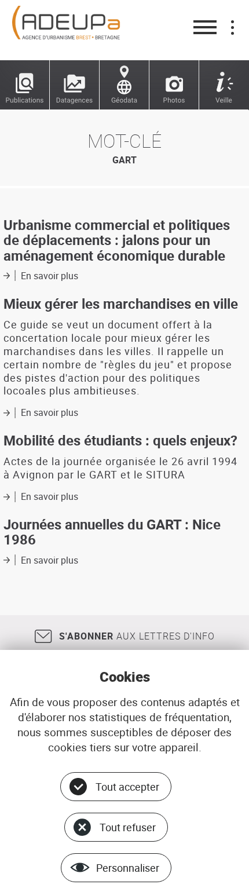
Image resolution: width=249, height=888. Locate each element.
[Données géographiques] (124, 85)
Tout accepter (127, 787)
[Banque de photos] (174, 85)
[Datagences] (75, 85)
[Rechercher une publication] (25, 85)
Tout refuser (128, 827)
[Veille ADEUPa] (224, 85)
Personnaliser (127, 868)
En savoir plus (49, 275)
